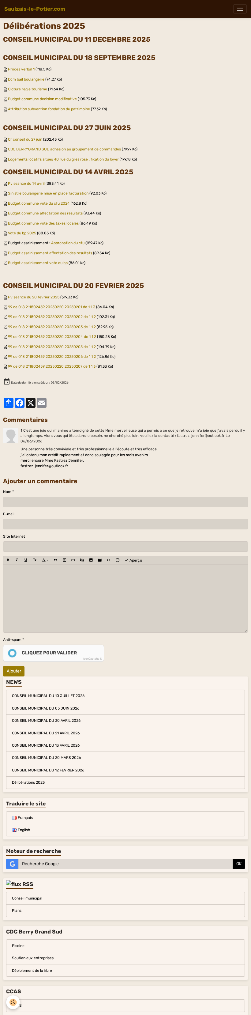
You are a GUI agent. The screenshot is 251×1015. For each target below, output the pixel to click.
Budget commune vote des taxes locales (43, 223)
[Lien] (73, 560)
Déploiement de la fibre (32, 970)
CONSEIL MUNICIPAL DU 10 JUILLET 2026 (48, 696)
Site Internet (14, 536)
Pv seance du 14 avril (26, 183)
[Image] (91, 560)
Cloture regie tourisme (27, 89)
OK (239, 863)
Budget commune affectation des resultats (45, 213)
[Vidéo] (99, 560)
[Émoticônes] (117, 560)
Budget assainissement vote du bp (38, 263)
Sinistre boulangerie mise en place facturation (48, 193)
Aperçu (135, 560)
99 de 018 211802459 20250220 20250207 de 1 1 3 (52, 366)
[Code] (108, 560)
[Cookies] (13, 1002)
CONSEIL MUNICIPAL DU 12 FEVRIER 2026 (48, 770)
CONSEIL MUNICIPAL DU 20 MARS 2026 (46, 758)
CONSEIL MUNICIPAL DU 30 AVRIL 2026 (46, 720)
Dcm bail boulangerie (26, 79)
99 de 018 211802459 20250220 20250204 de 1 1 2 (52, 337)
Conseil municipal (27, 898)
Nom (7, 492)
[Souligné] (25, 560)
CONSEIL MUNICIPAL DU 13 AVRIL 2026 (46, 745)
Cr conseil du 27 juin (25, 139)
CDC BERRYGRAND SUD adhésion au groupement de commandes (64, 149)
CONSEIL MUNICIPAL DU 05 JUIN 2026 (45, 708)
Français (25, 818)
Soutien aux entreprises (33, 958)
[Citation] (55, 560)
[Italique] (16, 560)
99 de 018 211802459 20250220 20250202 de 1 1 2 (52, 317)
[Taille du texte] (34, 560)
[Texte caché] (82, 560)
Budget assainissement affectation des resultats (50, 253)
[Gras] (8, 560)
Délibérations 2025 (28, 782)
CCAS (17, 1005)
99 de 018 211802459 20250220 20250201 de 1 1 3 (51, 307)
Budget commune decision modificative (42, 99)
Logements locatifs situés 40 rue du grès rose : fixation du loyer (63, 159)
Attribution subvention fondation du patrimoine (49, 109)
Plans (16, 910)
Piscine (18, 946)
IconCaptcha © (92, 658)
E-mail (8, 514)
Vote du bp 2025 (22, 233)
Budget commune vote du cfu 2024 (39, 203)
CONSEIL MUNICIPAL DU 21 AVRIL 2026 (46, 733)
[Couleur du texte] (45, 560)
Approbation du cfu (67, 243)
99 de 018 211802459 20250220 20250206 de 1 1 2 (52, 356)
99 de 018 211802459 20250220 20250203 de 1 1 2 (52, 327)
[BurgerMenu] (240, 8)
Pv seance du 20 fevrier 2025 (33, 297)
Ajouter (14, 671)
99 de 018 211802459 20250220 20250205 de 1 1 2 (52, 347)
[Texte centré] (64, 560)
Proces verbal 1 (21, 69)
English (23, 830)
